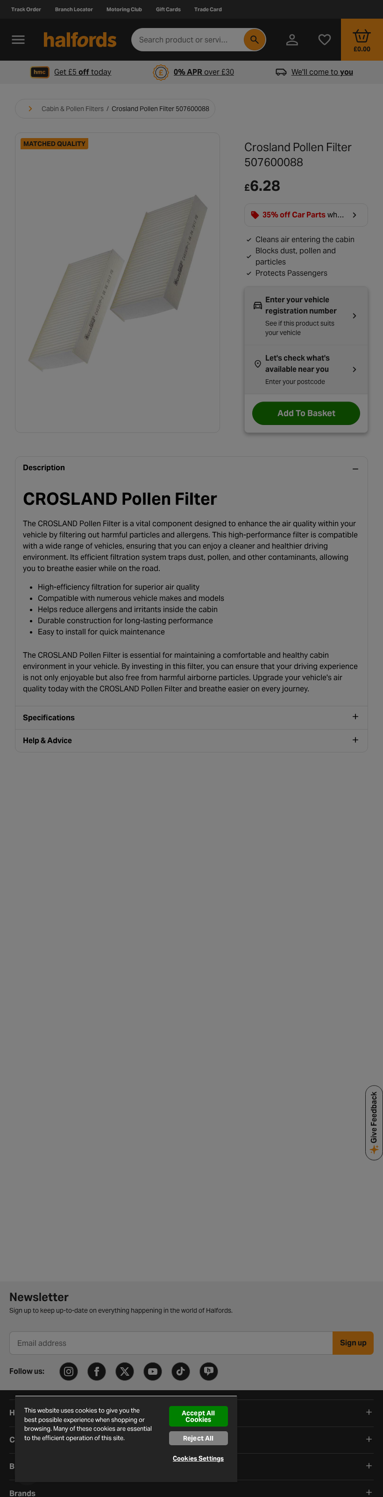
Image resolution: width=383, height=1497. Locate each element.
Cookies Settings (198, 1458)
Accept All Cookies (198, 1416)
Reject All (198, 1438)
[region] (126, 1438)
